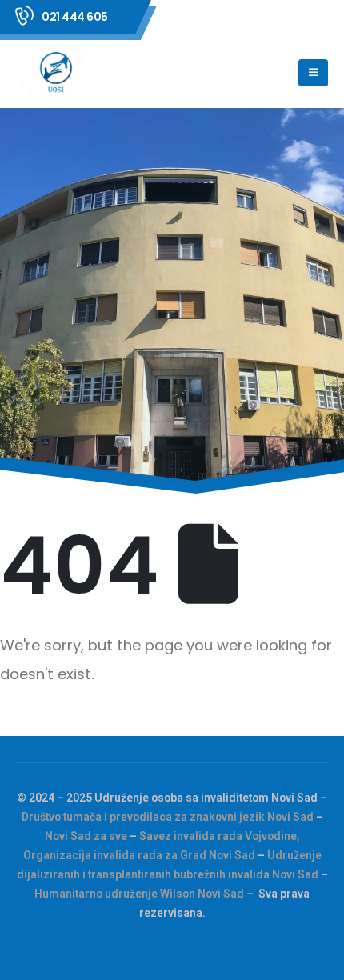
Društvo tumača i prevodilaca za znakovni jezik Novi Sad (168, 816)
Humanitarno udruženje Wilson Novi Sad (139, 893)
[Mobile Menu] (313, 72)
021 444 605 (75, 17)
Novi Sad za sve (86, 836)
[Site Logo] (57, 72)
